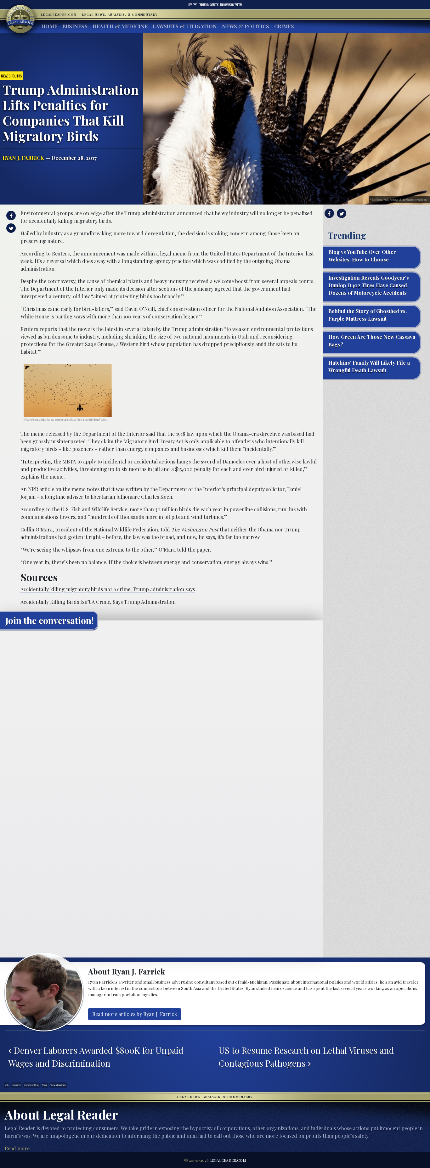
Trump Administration (58, 1085)
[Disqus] (161, 713)
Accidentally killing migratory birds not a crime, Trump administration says (107, 589)
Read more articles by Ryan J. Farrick (134, 1014)
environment (16, 1085)
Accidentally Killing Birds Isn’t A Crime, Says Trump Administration (98, 601)
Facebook (208, 5)
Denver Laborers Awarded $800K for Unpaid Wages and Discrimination (96, 1056)
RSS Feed (193, 5)
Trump (44, 1085)
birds (6, 1085)
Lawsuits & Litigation (185, 26)
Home (49, 26)
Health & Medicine (120, 26)
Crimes (284, 26)
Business (75, 26)
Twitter (231, 5)
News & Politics (245, 26)
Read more (17, 1148)
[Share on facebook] (10, 215)
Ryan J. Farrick (23, 157)
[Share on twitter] (10, 228)
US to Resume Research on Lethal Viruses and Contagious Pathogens (306, 1056)
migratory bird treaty (31, 1085)
